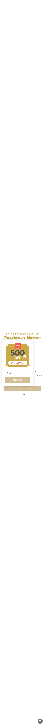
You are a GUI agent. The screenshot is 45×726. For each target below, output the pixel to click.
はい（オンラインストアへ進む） (22, 388)
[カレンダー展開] (40, 721)
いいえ (22, 394)
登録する (17, 380)
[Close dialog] (30, 342)
